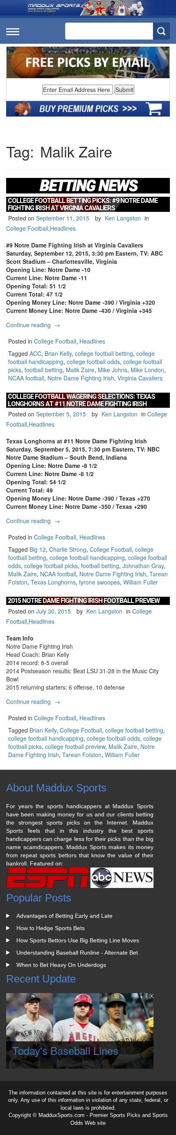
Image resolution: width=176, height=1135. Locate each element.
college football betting (104, 353)
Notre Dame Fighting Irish (80, 378)
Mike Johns (112, 370)
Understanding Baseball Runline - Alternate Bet (77, 952)
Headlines (63, 228)
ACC (35, 353)
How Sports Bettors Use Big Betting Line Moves (77, 940)
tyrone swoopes (99, 582)
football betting (44, 370)
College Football (27, 228)
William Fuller (140, 582)
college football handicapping (87, 557)
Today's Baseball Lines (65, 1050)
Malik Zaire (80, 370)
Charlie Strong (67, 549)
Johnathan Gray (143, 566)
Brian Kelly (58, 353)
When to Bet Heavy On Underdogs (61, 965)
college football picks (51, 566)
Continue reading (34, 325)
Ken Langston (123, 218)
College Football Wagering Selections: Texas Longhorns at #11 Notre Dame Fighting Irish (81, 400)
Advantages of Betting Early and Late (64, 915)
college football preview (75, 746)
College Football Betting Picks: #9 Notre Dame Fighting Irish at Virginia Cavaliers (83, 204)
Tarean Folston (82, 755)
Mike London (147, 370)
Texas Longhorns (53, 582)
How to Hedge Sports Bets (50, 928)
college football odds (93, 361)
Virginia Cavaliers (139, 378)
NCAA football (26, 378)
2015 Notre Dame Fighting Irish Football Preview (84, 601)
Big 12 (37, 549)
